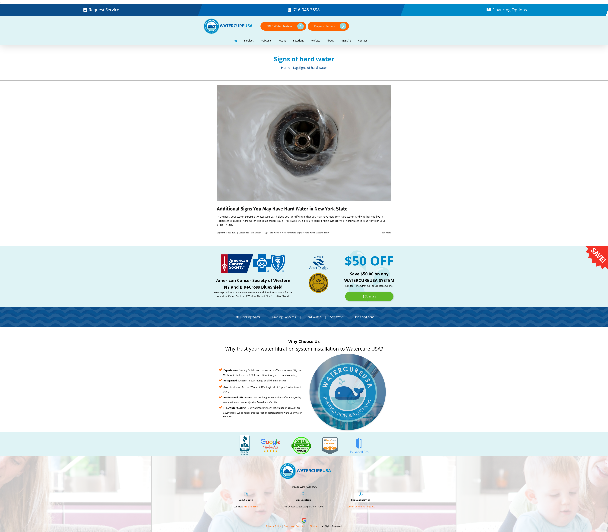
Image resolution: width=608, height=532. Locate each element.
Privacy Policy (273, 526)
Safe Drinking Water (247, 317)
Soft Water (337, 317)
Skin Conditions (364, 317)
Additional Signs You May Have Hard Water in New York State (282, 209)
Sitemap (314, 526)
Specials (370, 296)
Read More (386, 232)
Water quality (322, 232)
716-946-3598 (307, 10)
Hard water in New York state (282, 232)
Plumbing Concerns (283, 317)
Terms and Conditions (295, 526)
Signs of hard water (306, 232)
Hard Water (255, 232)
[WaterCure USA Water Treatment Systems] (235, 41)
